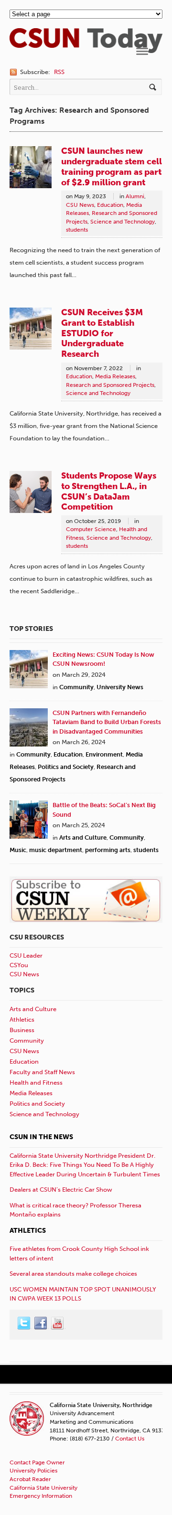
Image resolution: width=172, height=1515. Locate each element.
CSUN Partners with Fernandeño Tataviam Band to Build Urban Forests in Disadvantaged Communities (107, 722)
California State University (43, 1487)
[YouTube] (57, 1323)
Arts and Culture (83, 837)
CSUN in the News (41, 1137)
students (77, 229)
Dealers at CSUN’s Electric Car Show (61, 1189)
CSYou (19, 965)
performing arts (107, 850)
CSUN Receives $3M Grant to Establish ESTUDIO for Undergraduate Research (102, 333)
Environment (104, 754)
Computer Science (91, 529)
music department (55, 850)
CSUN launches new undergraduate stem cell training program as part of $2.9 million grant (111, 167)
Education (110, 205)
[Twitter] (24, 1323)
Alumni (135, 196)
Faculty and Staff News (42, 1072)
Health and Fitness (36, 1082)
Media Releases (115, 376)
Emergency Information (41, 1496)
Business (22, 1030)
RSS (59, 71)
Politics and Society (66, 766)
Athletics (22, 1019)
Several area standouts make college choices (73, 1273)
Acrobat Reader (30, 1479)
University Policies (33, 1470)
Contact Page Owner (37, 1462)
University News (120, 687)
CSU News (80, 205)
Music (18, 850)
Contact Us (129, 1438)
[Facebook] (41, 1323)
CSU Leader (26, 955)
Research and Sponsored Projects (110, 385)
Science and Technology (122, 221)
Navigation (142, 51)
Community (76, 687)
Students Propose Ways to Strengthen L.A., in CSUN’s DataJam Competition (108, 491)
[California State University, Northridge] (86, 48)
